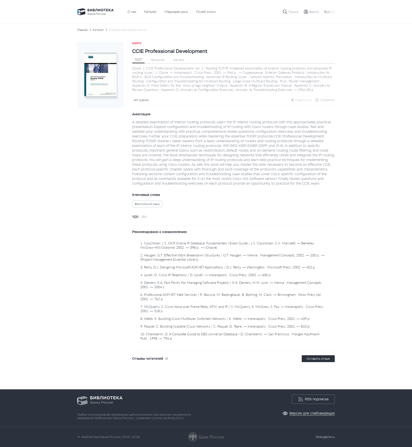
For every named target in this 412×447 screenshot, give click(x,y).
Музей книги (206, 11)
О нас (131, 11)
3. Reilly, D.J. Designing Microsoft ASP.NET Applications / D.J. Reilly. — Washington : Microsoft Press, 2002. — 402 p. (228, 267)
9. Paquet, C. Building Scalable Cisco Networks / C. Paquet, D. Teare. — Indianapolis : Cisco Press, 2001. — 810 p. (225, 326)
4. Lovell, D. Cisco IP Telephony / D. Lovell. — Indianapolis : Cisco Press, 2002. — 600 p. (205, 275)
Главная (82, 30)
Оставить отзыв (318, 359)
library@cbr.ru (325, 437)
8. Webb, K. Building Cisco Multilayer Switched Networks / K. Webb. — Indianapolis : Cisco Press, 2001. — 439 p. (225, 318)
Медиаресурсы (176, 11)
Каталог (150, 11)
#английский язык (147, 204)
